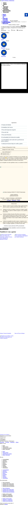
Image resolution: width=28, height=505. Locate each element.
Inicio (4, 3)
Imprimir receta (6, 153)
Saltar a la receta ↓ (5, 32)
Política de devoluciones (8, 496)
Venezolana (3, 56)
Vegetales (5, 466)
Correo (1, 438)
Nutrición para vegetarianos (8, 484)
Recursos (6, 12)
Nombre (2, 437)
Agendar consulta (5, 7)
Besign (6, 504)
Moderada (3, 47)
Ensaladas (5, 464)
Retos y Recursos (6, 449)
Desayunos (5, 461)
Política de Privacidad (7, 494)
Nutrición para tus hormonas (8, 486)
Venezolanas (5, 467)
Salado (9, 21)
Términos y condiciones (7, 495)
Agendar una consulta (7, 448)
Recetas (5, 21)
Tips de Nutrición (6, 482)
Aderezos (5, 460)
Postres (4, 465)
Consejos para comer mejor (8, 483)
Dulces (4, 462)
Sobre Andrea (5, 446)
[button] (26, 14)
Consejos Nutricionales (7, 10)
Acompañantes (6, 459)
